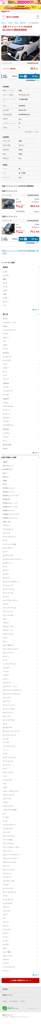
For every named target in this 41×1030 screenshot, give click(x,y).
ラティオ (6, 926)
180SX (5, 462)
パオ (4, 783)
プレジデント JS (8, 881)
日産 (4, 279)
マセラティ (6, 417)
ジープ (5, 364)
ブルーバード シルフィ (10, 858)
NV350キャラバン (9, 510)
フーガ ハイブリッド (10, 825)
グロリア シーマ (8, 626)
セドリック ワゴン (9, 709)
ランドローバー (8, 391)
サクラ (5, 638)
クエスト (6, 604)
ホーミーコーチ (8, 888)
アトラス (6, 525)
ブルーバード (7, 851)
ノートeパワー (8, 780)
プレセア (6, 884)
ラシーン (6, 922)
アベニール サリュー (10, 537)
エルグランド (7, 563)
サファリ (6, 656)
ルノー (5, 440)
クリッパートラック (9, 608)
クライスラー (7, 360)
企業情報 (5, 1001)
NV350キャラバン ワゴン (11, 514)
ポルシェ (6, 337)
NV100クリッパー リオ (10, 495)
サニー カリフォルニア (10, 649)
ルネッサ (6, 959)
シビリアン (6, 667)
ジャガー (6, 387)
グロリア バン (8, 630)
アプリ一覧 (5, 1016)
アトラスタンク (8, 529)
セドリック (6, 701)
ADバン (5, 473)
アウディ (6, 334)
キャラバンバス (8, 593)
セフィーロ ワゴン (9, 720)
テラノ (5, 768)
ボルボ (5, 448)
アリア (5, 540)
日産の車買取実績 (33, 23)
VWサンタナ (7, 522)
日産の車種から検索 (8, 457)
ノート (5, 776)
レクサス (6, 275)
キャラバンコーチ (9, 589)
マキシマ (6, 907)
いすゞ (5, 305)
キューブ (6, 596)
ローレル (6, 970)
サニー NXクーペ (8, 645)
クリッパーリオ (8, 615)
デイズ (5, 754)
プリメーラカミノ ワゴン (11, 847)
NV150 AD (6, 499)
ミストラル (6, 911)
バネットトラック (9, 795)
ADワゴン (6, 477)
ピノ (4, 813)
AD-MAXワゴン (8, 469)
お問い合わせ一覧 (13, 1016)
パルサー (6, 802)
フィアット (6, 410)
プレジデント (7, 877)
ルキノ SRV (7, 952)
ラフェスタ (6, 929)
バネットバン (7, 798)
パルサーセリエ (8, 806)
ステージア (6, 697)
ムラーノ (6, 914)
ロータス (6, 394)
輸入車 (5, 314)
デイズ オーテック (9, 757)
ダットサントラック (9, 735)
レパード (6, 963)
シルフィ (6, 679)
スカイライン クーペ (10, 686)
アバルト (6, 402)
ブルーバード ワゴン (10, 862)
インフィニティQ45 (9, 544)
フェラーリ (6, 414)
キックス (6, 574)
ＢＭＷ (5, 326)
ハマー (5, 375)
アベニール (6, 533)
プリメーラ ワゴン (9, 836)
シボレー (6, 368)
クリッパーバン (8, 611)
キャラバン (6, 578)
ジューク (6, 671)
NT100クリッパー (9, 488)
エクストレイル (8, 555)
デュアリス (6, 765)
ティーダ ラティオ (9, 746)
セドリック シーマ (9, 705)
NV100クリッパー (9, 492)
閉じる (35, 309)
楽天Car (3, 23)
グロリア (6, 623)
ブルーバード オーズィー (11, 855)
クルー (5, 619)
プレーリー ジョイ (9, 869)
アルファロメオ (8, 406)
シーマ (5, 660)
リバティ (6, 941)
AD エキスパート (8, 465)
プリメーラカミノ (9, 843)
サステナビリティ (23, 1016)
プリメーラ (6, 832)
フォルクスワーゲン (9, 330)
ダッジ (5, 371)
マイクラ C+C (7, 903)
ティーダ (6, 742)
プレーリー (6, 866)
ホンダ (5, 283)
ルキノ (5, 948)
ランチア (6, 421)
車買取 (10, 23)
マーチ (5, 896)
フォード (6, 379)
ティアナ (6, 739)
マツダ (5, 287)
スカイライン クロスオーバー (12, 690)
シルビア (6, 675)
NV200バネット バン (10, 503)
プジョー (6, 437)
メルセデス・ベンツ (9, 322)
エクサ (5, 552)
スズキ (5, 298)
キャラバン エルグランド (11, 581)
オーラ (5, 566)
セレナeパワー (8, 727)
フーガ (5, 821)
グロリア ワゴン (8, 634)
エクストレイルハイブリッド (12, 559)
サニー (5, 641)
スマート (6, 348)
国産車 (5, 267)
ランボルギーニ (8, 425)
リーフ (5, 937)
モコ (4, 918)
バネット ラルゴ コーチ (10, 791)
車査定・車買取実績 (20, 23)
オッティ (6, 570)
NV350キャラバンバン (10, 518)
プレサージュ (7, 873)
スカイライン (7, 682)
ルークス (6, 944)
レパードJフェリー (9, 967)
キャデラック (7, 356)
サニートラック (8, 653)
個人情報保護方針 (13, 1001)
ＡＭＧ (5, 345)
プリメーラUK (7, 840)
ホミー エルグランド (10, 892)
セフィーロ (6, 716)
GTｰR (5, 484)
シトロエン (6, 433)
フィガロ (6, 817)
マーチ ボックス (8, 899)
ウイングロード (8, 548)
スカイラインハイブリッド (11, 694)
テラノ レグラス (8, 772)
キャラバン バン (8, 585)
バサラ (5, 787)
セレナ (5, 724)
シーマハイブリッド (9, 664)
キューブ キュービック (10, 600)
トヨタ (5, 272)
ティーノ (6, 750)
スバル (5, 290)
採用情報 (22, 1001)
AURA (5, 480)
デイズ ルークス (8, 761)
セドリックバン (8, 712)
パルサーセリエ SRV (10, 810)
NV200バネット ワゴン (10, 507)
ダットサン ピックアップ (11, 731)
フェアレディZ (8, 828)
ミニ (4, 341)
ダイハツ (6, 301)
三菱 (4, 294)
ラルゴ (5, 933)
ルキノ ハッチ (7, 956)
